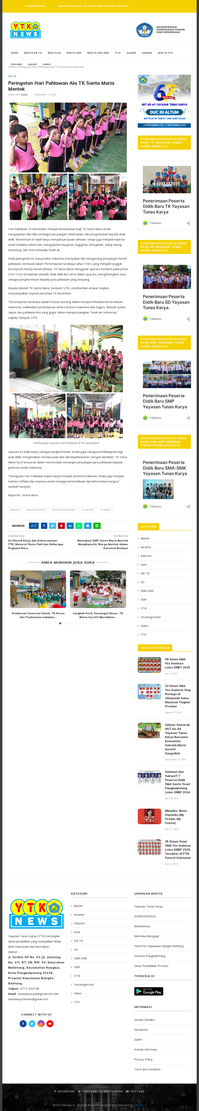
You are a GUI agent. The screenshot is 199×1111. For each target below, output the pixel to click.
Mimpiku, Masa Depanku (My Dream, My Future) (176, 817)
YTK (143, 634)
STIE (118, 52)
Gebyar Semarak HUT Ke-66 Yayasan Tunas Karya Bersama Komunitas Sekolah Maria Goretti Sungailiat (177, 739)
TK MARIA (105, 509)
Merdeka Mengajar (147, 936)
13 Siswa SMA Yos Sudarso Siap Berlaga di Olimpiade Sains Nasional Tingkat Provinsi (178, 696)
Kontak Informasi (145, 1049)
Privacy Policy (143, 1059)
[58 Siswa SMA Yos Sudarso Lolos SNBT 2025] (149, 665)
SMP (144, 599)
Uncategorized (151, 617)
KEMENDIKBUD (145, 916)
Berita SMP (74, 52)
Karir (47, 64)
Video (144, 626)
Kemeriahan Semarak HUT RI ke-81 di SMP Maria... (89, 5)
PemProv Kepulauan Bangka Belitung (159, 946)
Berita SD (54, 52)
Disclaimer (141, 1029)
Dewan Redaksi (144, 1020)
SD (142, 582)
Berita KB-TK (33, 52)
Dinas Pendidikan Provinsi (151, 966)
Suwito (24, 94)
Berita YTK (165, 52)
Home (14, 52)
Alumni (131, 52)
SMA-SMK (147, 591)
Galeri (32, 64)
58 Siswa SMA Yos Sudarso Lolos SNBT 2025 (177, 663)
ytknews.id (140, 1105)
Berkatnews (142, 926)
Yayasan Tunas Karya (148, 906)
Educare (16, 64)
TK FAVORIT (88, 509)
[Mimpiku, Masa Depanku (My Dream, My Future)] (149, 816)
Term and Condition (147, 1069)
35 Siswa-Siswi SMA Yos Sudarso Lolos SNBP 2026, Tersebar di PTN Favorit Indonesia (178, 850)
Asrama (147, 52)
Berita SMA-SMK (98, 52)
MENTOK (15, 509)
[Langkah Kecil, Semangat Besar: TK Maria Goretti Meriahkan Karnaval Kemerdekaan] (98, 589)
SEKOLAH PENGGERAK (63, 509)
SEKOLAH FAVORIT (35, 509)
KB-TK (12, 76)
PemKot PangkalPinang (149, 956)
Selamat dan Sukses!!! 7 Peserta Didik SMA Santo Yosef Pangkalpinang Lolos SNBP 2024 (177, 782)
